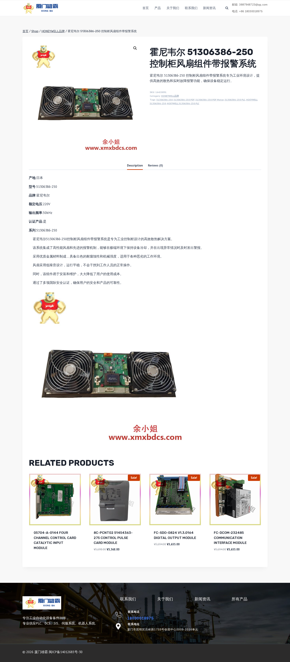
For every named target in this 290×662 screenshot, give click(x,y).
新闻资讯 (209, 8)
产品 (157, 8)
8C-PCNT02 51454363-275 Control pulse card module (113, 538)
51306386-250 (164, 99)
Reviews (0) (155, 165)
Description (135, 165)
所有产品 (239, 599)
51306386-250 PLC (235, 99)
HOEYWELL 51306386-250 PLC (183, 103)
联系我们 (191, 8)
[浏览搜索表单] (227, 8)
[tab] (135, 165)
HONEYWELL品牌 (170, 95)
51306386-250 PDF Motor (210, 99)
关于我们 (173, 8)
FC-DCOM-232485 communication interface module (230, 538)
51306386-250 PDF (184, 99)
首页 (145, 8)
